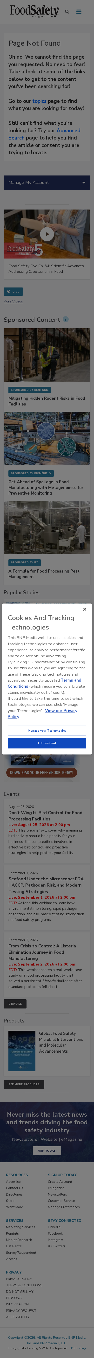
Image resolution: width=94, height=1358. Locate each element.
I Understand (47, 743)
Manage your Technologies (47, 731)
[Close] (85, 609)
